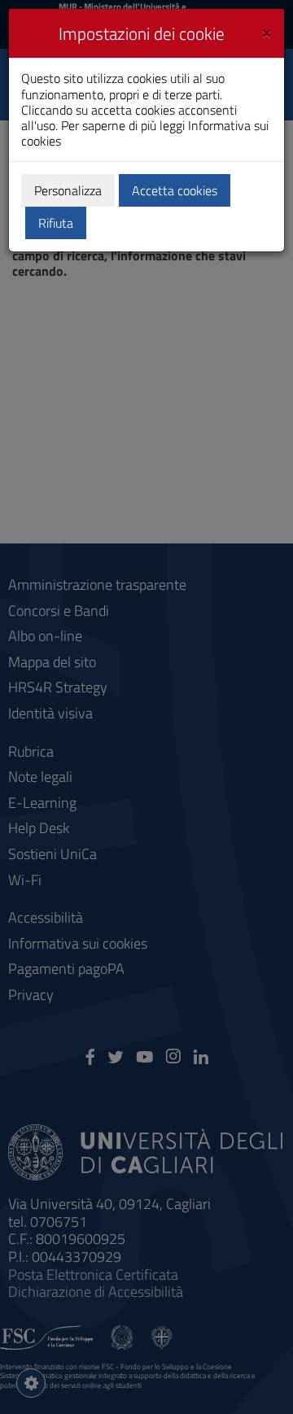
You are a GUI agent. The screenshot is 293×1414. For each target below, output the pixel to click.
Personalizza (68, 190)
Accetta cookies (174, 190)
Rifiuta (55, 223)
